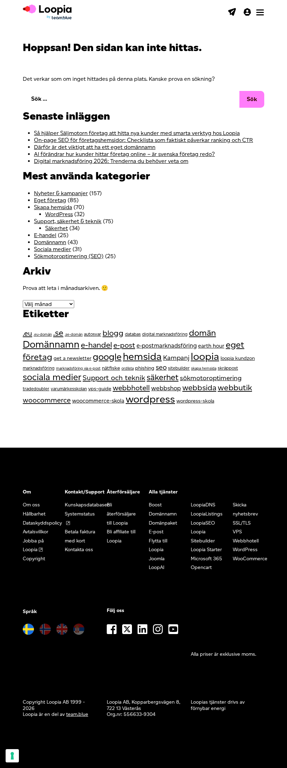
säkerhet (162, 377)
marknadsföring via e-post (78, 368)
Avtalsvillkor (35, 532)
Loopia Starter (206, 550)
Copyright (34, 559)
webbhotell (131, 387)
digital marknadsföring (165, 334)
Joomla (156, 559)
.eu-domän (43, 334)
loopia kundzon (237, 358)
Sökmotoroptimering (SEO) (69, 256)
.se (58, 333)
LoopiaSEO (203, 523)
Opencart (201, 567)
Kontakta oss (79, 550)
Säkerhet (56, 228)
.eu (27, 333)
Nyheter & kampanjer (61, 193)
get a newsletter (72, 358)
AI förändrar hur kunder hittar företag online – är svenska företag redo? (124, 154)
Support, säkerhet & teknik (68, 221)
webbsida (199, 387)
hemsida (142, 356)
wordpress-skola (195, 401)
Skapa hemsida (53, 207)
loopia (205, 356)
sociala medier (52, 376)
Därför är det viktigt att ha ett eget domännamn (94, 147)
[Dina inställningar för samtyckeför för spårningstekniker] (12, 755)
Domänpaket (163, 523)
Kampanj (176, 358)
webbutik (235, 387)
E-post (156, 532)
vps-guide (99, 388)
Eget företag (50, 200)
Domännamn (50, 242)
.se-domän (74, 334)
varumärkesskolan (69, 388)
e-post (124, 345)
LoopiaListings (207, 514)
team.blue (77, 714)
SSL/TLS (242, 523)
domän (202, 333)
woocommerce (47, 400)
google (107, 356)
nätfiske (111, 368)
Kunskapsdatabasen (87, 505)
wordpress (150, 399)
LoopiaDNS (203, 505)
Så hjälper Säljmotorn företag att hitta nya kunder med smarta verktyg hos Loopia (137, 133)
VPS (237, 532)
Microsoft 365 (206, 559)
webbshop (166, 388)
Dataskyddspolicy (42, 523)
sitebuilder (179, 368)
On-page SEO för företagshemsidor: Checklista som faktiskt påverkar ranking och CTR (143, 140)
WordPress (59, 214)
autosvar (92, 334)
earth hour (211, 345)
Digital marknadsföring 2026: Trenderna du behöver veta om (111, 161)
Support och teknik (114, 378)
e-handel (96, 345)
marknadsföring (39, 368)
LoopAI (156, 567)
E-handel (45, 235)
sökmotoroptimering (210, 378)
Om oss (31, 505)
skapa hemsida (203, 368)
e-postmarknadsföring (166, 345)
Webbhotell (246, 541)
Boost (155, 505)
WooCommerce (250, 559)
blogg (113, 333)
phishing (144, 368)
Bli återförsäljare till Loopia (121, 514)
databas (133, 334)
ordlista (127, 368)
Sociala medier (52, 249)
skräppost (228, 368)
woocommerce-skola (98, 400)
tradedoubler (36, 388)
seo (161, 367)
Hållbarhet (34, 514)
